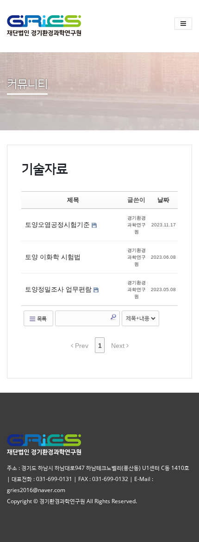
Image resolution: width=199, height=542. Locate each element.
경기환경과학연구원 (136, 224)
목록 (41, 319)
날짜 (163, 199)
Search (113, 317)
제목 (73, 199)
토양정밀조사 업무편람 (59, 289)
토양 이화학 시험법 (53, 257)
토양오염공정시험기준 (58, 224)
